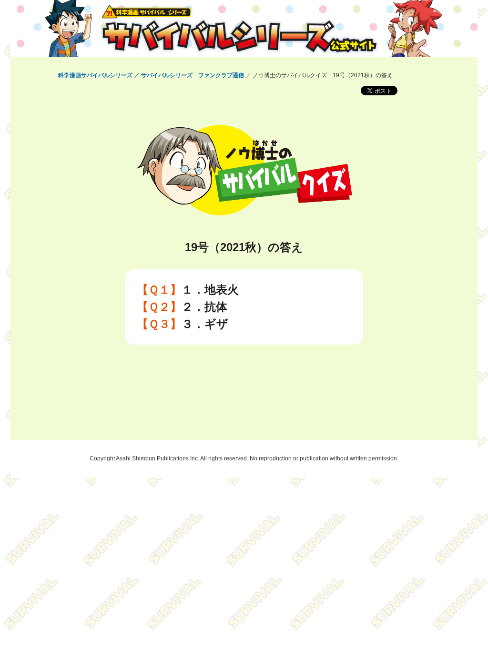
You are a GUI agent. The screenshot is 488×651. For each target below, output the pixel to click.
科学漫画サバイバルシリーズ (95, 75)
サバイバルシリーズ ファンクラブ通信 (192, 75)
